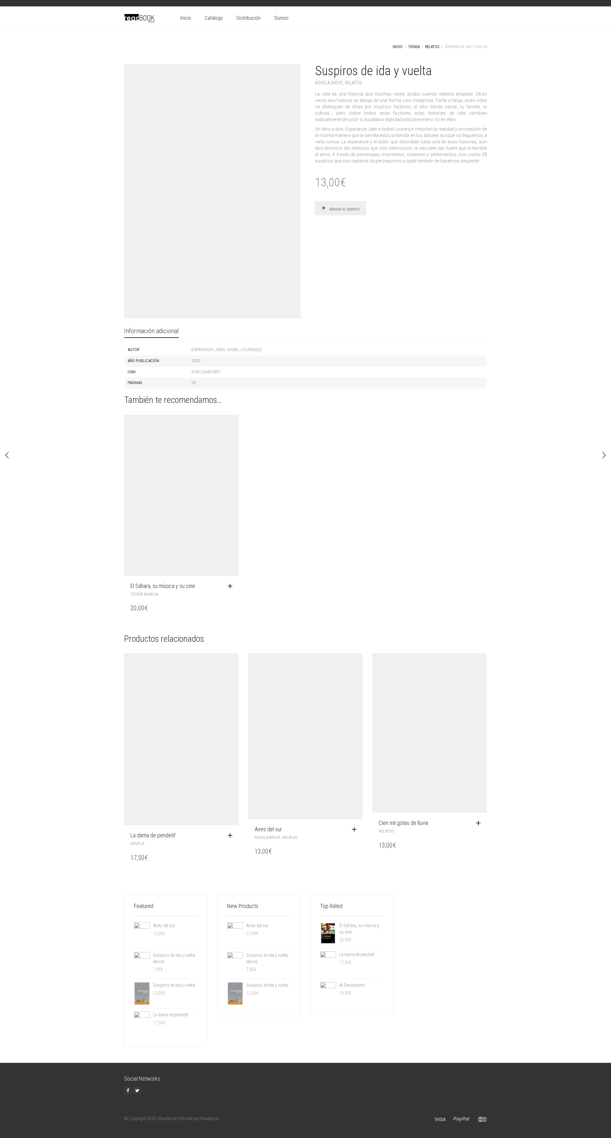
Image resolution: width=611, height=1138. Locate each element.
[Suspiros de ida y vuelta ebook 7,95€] (7, 455)
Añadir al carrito (344, 209)
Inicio (185, 18)
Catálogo (214, 18)
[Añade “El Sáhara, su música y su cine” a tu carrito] (231, 586)
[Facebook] (128, 1090)
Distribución (248, 18)
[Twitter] (137, 1090)
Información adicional (151, 331)
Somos (281, 18)
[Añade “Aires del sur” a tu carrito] (356, 829)
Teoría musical (144, 594)
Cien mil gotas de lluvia (403, 823)
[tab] (151, 331)
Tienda (414, 47)
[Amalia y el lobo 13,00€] (604, 455)
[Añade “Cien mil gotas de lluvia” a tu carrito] (480, 823)
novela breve (329, 82)
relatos (432, 47)
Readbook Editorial (176, 1118)
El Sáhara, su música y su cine (162, 586)
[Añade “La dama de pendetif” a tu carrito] (231, 835)
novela (137, 843)
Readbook (209, 1118)
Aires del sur (268, 829)
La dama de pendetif (152, 835)
